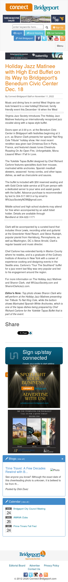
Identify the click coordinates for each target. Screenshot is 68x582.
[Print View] (30, 333)
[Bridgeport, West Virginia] (32, 555)
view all (21, 459)
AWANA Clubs (20, 517)
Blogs (12, 459)
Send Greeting (36, 32)
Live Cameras (56, 32)
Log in (19, 32)
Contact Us (34, 569)
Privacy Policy (51, 565)
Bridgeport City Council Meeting (29, 508)
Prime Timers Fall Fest (25, 526)
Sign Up (59, 27)
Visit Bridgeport (25, 38)
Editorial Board (17, 565)
